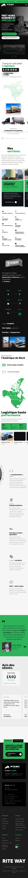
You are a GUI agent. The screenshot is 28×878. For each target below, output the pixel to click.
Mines (3, 838)
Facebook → (18, 840)
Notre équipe (5, 821)
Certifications (5, 823)
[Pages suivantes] (5, 447)
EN (19, 846)
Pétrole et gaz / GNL (7, 842)
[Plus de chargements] (15, 56)
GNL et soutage (19, 829)
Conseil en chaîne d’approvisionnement (20, 824)
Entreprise (4, 818)
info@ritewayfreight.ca (10, 803)
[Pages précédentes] (2, 447)
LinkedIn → (17, 838)
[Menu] (26, 4)
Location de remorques (20, 827)
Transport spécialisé (19, 818)
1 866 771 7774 (13, 796)
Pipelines (4, 849)
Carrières (4, 826)
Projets (3, 828)
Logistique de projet (19, 821)
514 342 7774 (11, 794)
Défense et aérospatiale (5, 846)
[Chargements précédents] (12, 56)
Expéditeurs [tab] (8, 740)
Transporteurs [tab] (18, 740)
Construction (5, 840)
